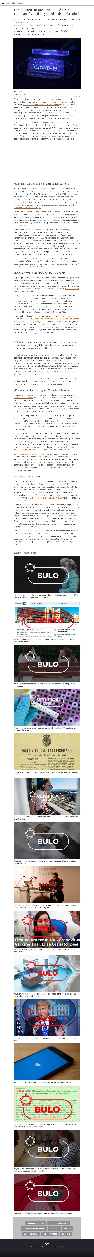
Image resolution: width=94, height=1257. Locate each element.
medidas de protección (23, 398)
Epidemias (54, 1228)
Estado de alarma (31, 1234)
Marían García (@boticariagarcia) (50, 122)
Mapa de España (60, 31)
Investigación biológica (58, 1223)
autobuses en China (35, 484)
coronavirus (23, 22)
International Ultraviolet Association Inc (32, 454)
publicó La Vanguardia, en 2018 (66, 298)
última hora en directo (37, 34)
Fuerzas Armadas (50, 1234)
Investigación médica (35, 1223)
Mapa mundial (45, 31)
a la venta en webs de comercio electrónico (41, 105)
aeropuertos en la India (54, 484)
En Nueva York (70, 484)
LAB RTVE (66, 1234)
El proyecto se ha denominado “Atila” (45, 498)
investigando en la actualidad (43, 521)
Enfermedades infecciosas (34, 1228)
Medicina (67, 1228)
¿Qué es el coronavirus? (26, 31)
